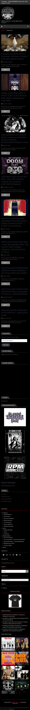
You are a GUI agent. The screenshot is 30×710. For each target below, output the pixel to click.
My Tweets (4, 401)
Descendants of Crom (8, 485)
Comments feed (7, 499)
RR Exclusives (8, 514)
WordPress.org (7, 501)
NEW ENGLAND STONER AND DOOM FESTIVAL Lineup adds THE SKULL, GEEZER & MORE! (14, 291)
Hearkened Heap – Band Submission (14, 541)
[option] (18, 1)
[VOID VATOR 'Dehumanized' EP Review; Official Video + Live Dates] (8, 659)
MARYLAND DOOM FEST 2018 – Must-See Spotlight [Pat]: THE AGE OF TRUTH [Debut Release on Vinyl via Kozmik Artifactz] (14, 247)
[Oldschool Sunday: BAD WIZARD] (8, 673)
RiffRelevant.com (16, 702)
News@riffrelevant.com (7, 563)
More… (5, 69)
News (4, 528)
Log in (4, 494)
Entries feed (6, 496)
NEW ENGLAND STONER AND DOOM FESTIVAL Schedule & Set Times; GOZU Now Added (14, 270)
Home (4, 547)
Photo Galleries (8, 524)
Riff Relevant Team (9, 543)
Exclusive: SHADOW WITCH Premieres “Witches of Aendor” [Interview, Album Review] (14, 56)
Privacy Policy (8, 545)
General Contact (8, 537)
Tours (5, 532)
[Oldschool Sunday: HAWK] (22, 644)
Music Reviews (8, 520)
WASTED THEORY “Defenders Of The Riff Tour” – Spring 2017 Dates (14, 312)
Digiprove (11, 709)
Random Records (8, 526)
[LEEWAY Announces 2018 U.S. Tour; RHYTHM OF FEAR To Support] (8, 687)
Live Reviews (7, 522)
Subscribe (5, 345)
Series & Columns (9, 518)
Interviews (7, 516)
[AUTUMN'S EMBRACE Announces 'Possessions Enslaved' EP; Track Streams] (22, 659)
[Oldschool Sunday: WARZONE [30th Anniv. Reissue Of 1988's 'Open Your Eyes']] (8, 644)
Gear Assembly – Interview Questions (14, 539)
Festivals (6, 534)
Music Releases (8, 530)
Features (5, 512)
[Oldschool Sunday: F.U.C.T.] (22, 673)
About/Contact (6, 536)
